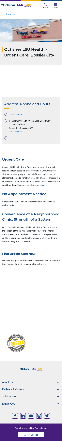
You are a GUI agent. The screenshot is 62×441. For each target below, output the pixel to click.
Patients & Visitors (13, 389)
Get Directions (15, 131)
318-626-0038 (15, 114)
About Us (7, 382)
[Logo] (16, 5)
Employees (8, 403)
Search (45, 7)
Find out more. (41, 428)
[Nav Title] (15, 416)
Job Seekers (9, 396)
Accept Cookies (31, 435)
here (43, 185)
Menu (55, 7)
